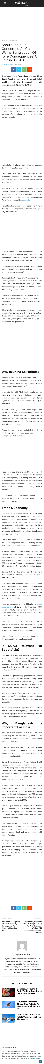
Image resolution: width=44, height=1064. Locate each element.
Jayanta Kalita (8, 64)
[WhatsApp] (24, 69)
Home (3, 40)
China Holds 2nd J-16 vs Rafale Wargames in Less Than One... (29, 1017)
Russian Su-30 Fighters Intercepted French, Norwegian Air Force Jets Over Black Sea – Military (11, 926)
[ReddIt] (29, 69)
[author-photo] (22, 951)
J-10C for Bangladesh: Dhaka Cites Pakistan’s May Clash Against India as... (28, 1005)
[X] (18, 69)
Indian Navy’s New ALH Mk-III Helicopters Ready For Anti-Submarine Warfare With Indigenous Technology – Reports (32, 927)
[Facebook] (13, 69)
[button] (5, 3)
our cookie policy (34, 1058)
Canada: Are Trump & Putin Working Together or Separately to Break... (29, 991)
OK (40, 1061)
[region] (22, 24)
